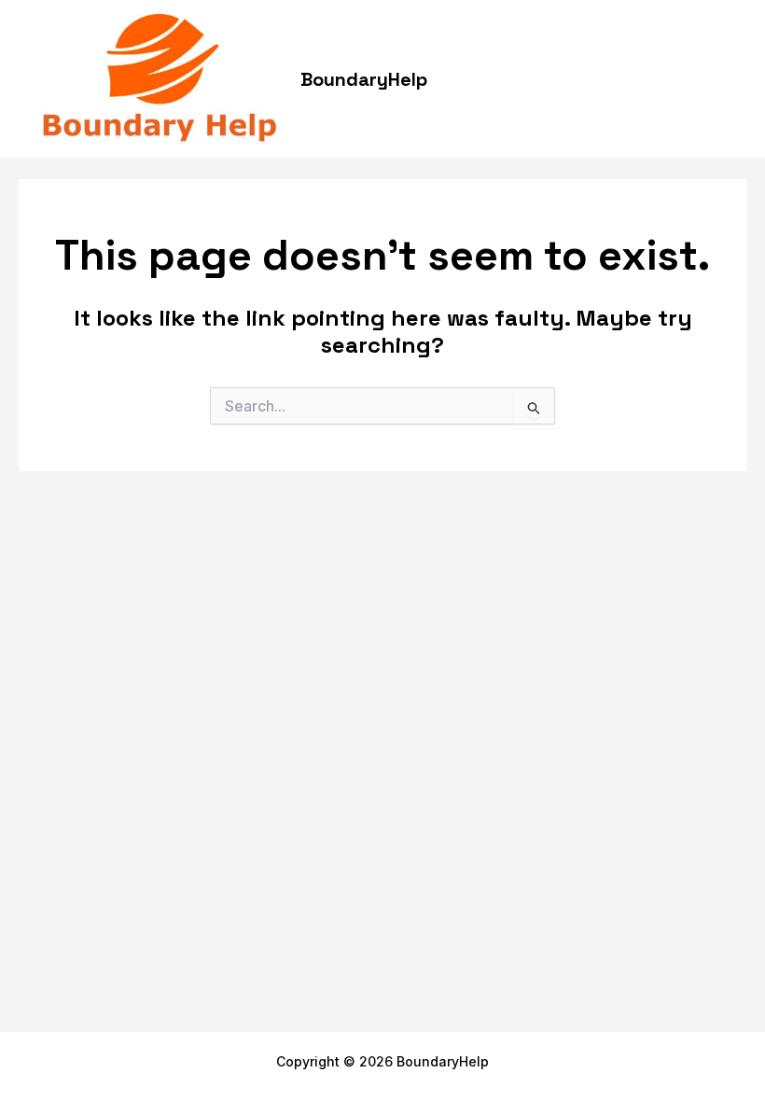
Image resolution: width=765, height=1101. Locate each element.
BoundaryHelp (363, 79)
